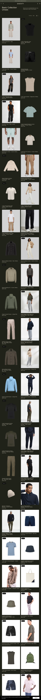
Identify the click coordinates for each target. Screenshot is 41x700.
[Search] (3, 3)
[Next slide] (18, 29)
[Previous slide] (3, 29)
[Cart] (40, 3)
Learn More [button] (4, 698)
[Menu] (1, 3)
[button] (34, 16)
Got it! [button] (36, 697)
